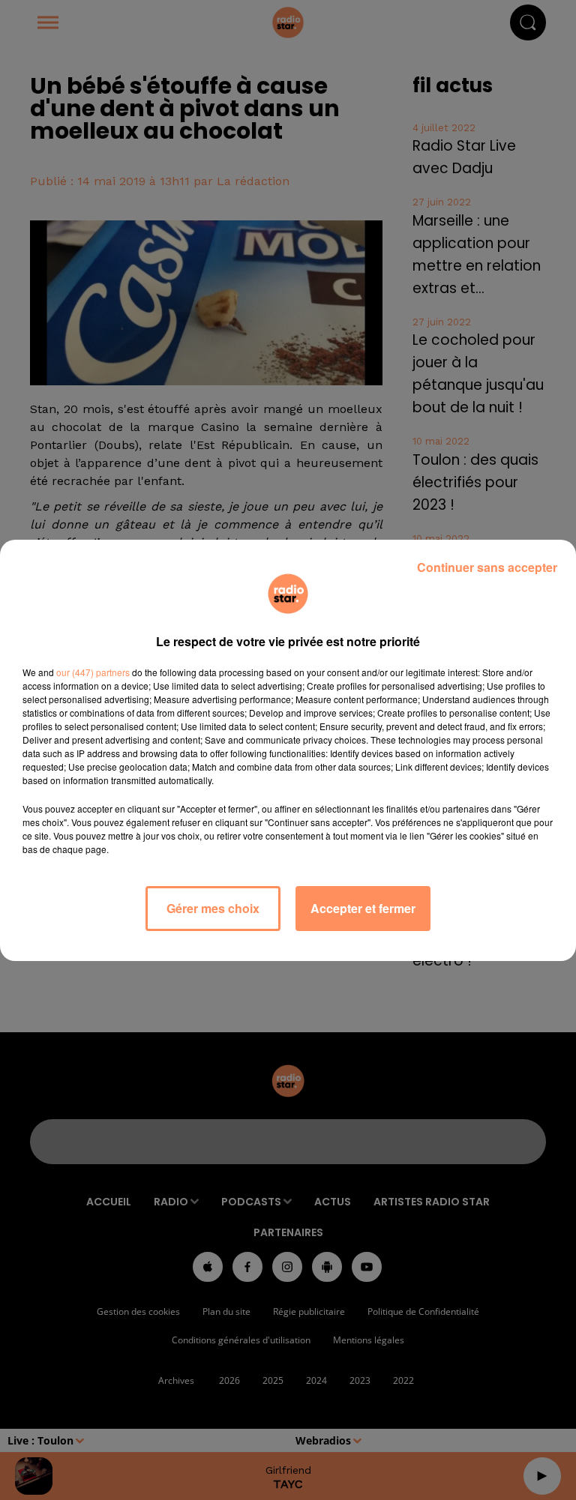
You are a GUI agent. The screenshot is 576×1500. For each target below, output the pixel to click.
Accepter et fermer (363, 908)
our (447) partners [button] (93, 672)
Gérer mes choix (213, 908)
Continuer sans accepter (487, 567)
